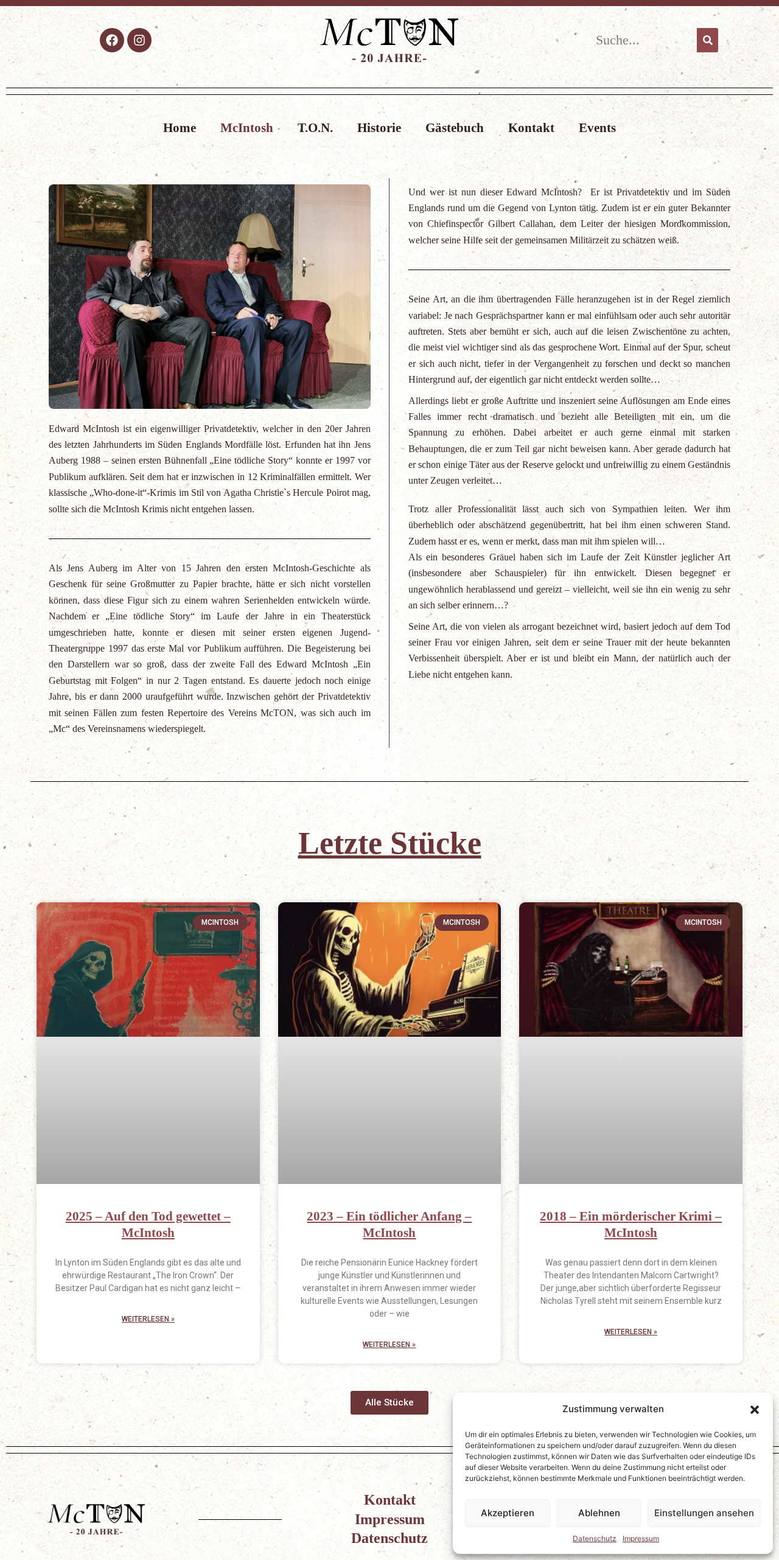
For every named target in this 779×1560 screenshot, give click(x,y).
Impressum (641, 1538)
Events (597, 127)
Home (179, 127)
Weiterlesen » (148, 1319)
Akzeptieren (507, 1513)
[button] (755, 1410)
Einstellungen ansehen (704, 1513)
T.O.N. (315, 127)
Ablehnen (599, 1513)
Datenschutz (595, 1538)
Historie (379, 127)
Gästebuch (454, 127)
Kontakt (531, 127)
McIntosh (246, 127)
